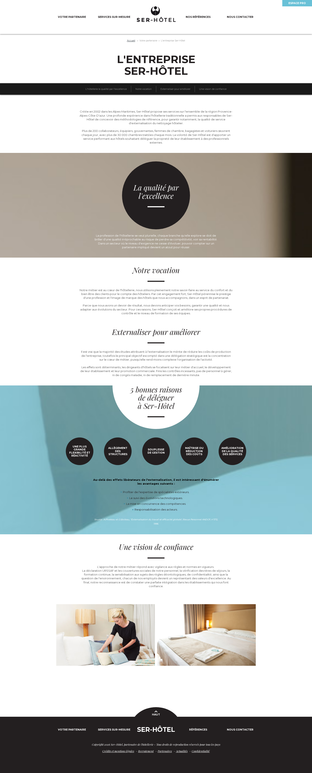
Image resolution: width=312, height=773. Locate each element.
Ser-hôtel (156, 730)
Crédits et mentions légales (118, 751)
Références (198, 729)
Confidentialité (201, 751)
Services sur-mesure (114, 16)
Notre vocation (143, 88)
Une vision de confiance (212, 88)
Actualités (182, 751)
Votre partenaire (72, 16)
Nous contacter (240, 16)
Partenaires (165, 751)
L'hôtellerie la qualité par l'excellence (106, 88)
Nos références (198, 16)
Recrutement (146, 751)
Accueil (131, 40)
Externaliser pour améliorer (175, 88)
